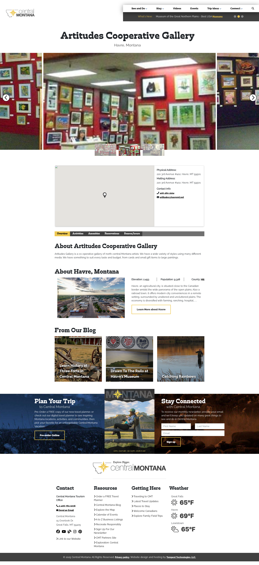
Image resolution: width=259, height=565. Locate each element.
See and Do (138, 8)
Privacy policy (122, 557)
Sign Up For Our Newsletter (104, 531)
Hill (202, 279)
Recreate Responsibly (108, 524)
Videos (177, 8)
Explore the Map (105, 509)
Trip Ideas (213, 8)
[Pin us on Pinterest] (80, 532)
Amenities (94, 233)
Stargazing (218, 16)
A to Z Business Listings (109, 519)
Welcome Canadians (145, 511)
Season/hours (132, 233)
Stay (159, 8)
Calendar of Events (106, 514)
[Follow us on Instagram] (74, 532)
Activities (77, 233)
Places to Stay (141, 506)
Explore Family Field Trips (148, 515)
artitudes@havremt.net (172, 197)
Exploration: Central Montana (106, 544)
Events (194, 8)
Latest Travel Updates (146, 501)
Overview (62, 233)
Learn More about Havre (151, 309)
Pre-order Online (49, 435)
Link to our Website (69, 538)
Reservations (112, 233)
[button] (6, 97)
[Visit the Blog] (69, 532)
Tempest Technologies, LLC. (181, 557)
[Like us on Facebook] (58, 532)
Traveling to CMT (143, 496)
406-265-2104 (167, 193)
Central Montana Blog (108, 504)
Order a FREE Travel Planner (106, 498)
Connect (235, 8)
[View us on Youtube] (64, 532)
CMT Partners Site (105, 537)
